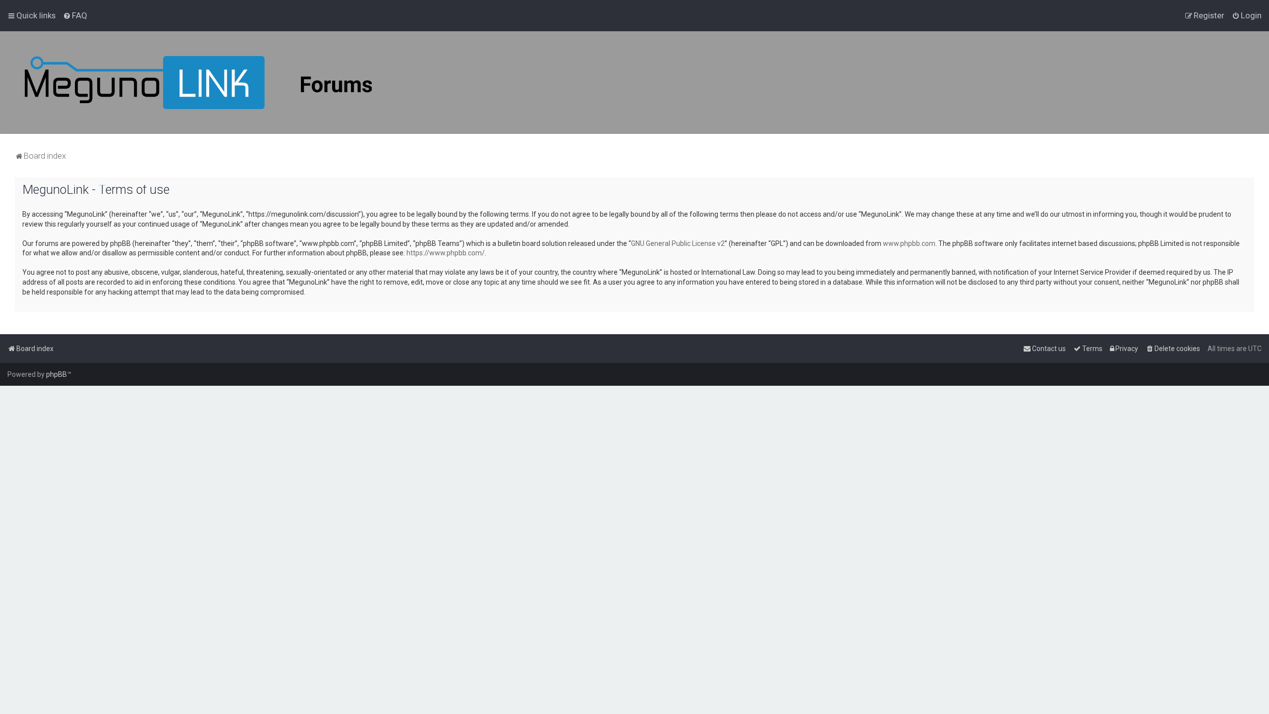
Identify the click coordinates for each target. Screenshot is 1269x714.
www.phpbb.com (909, 243)
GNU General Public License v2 (678, 243)
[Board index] (198, 82)
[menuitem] (75, 15)
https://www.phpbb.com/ (445, 253)
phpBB (56, 374)
